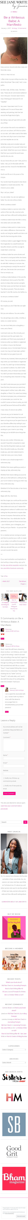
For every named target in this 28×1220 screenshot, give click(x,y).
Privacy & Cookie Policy (9, 1213)
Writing (14, 28)
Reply (2, 638)
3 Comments (22, 28)
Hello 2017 (6, 581)
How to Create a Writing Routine (17, 1036)
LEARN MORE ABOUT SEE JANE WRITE (14, 902)
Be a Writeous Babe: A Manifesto (14, 21)
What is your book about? (14, 982)
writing (5, 576)
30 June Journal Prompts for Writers (14, 992)
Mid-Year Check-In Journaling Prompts (14, 985)
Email (5, 763)
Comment (7, 737)
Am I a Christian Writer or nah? (14, 995)
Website (5, 770)
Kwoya (7, 629)
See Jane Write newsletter (11, 565)
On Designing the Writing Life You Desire (5, 604)
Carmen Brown (7, 1008)
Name (5, 755)
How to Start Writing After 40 (14, 988)
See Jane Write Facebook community (12, 568)
